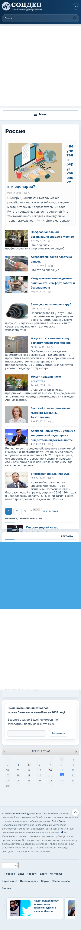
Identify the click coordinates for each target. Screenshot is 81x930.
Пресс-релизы (61, 880)
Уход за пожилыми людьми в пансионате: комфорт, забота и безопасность (53, 283)
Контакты (56, 873)
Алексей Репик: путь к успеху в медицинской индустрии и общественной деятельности (53, 435)
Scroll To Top (75, 812)
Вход (21, 873)
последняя (50, 511)
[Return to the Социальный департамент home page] (22, 6)
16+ (76, 6)
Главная (10, 873)
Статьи (6, 888)
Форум (45, 880)
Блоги (43, 873)
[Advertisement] (40, 66)
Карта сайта (9, 880)
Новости (32, 873)
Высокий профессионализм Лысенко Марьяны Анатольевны (50, 412)
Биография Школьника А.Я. (50, 473)
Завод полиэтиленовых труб (51, 304)
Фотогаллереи (29, 880)
